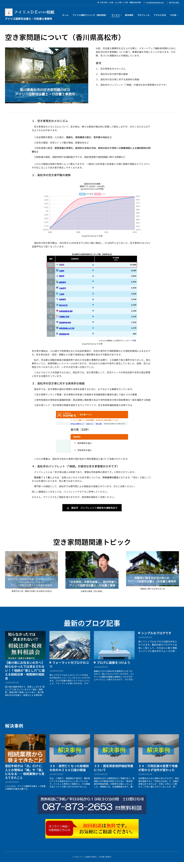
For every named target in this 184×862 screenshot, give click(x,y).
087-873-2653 (174, 2)
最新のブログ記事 (92, 623)
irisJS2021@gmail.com (155, 2)
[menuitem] (66, 15)
